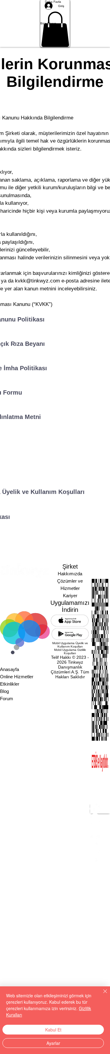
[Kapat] (101, 995)
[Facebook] (100, 838)
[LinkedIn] (100, 808)
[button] (55, 23)
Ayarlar (53, 1043)
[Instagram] (100, 818)
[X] (100, 828)
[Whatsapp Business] (100, 857)
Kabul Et (53, 1030)
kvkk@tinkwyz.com (37, 281)
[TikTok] (100, 847)
